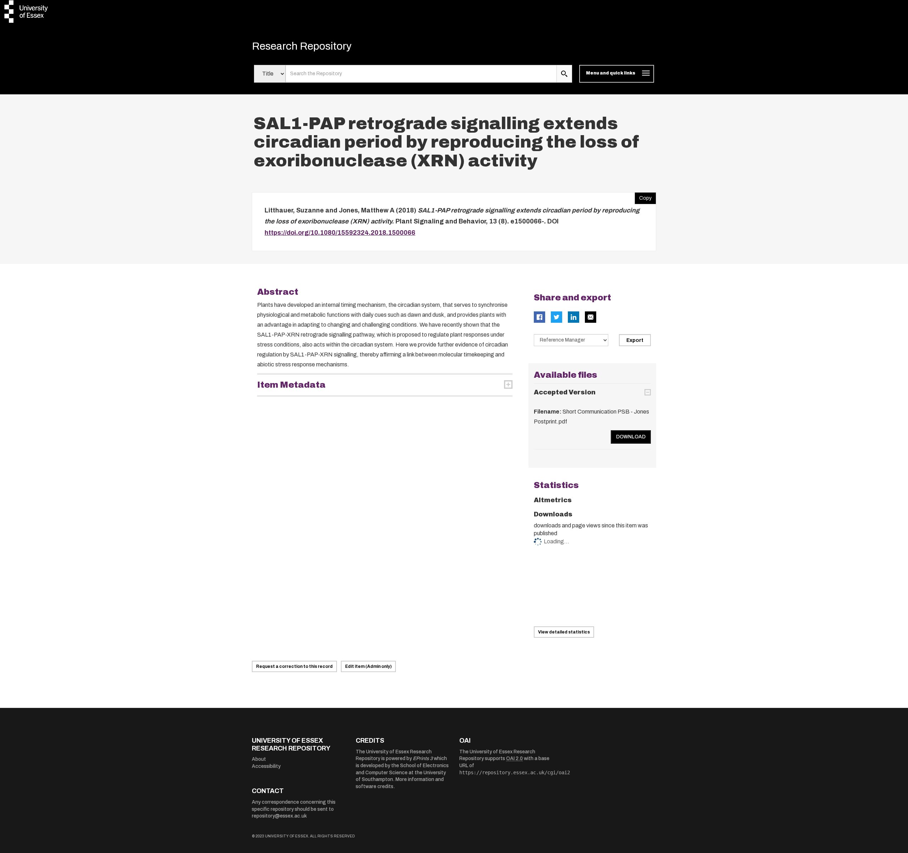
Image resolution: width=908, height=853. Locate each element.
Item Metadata (291, 384)
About (259, 759)
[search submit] (564, 74)
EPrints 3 (423, 758)
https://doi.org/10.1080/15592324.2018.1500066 (340, 232)
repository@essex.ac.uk (279, 816)
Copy (643, 196)
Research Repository (301, 46)
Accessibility (266, 766)
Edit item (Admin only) (368, 666)
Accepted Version (565, 392)
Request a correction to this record (294, 666)
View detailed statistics (564, 632)
